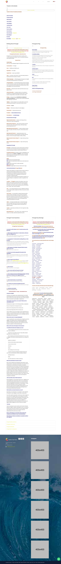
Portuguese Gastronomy (11, 424)
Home (31, 1)
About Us (35, 1)
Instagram (14, 38)
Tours (40, 1)
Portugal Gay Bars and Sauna (11, 421)
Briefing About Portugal (12, 43)
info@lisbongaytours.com (17, 260)
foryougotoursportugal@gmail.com (17, 52)
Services (44, 1)
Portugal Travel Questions (13, 218)
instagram (15, 32)
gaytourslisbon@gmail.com (23, 263)
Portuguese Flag (36, 43)
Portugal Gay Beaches (10, 426)
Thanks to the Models (12, 6)
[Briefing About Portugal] (18, 48)
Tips (50, 1)
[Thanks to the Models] (30, 10)
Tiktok (19, 38)
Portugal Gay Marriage (37, 218)
